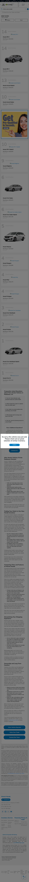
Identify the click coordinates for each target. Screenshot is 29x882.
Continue (14, 444)
